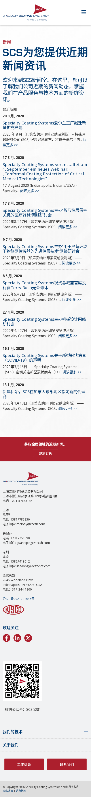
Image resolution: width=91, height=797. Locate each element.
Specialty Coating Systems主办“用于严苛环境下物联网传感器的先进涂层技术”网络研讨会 (45, 249)
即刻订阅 (46, 453)
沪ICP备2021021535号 (18, 599)
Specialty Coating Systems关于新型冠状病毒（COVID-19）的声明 (44, 357)
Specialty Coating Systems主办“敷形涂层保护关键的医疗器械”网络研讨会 (45, 212)
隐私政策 (8, 791)
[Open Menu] (83, 12)
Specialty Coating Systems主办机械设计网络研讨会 (44, 321)
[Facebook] (6, 637)
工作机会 (24, 764)
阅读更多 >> (29, 190)
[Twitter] (28, 637)
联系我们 (67, 764)
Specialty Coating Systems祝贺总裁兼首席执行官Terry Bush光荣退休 (44, 285)
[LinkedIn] (17, 637)
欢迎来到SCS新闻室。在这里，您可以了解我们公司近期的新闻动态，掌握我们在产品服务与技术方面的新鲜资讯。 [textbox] (45, 89)
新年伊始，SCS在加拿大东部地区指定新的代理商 (44, 394)
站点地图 (21, 791)
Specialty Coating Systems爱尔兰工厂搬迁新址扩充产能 (44, 125)
